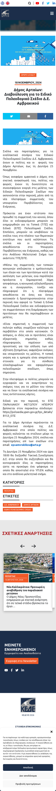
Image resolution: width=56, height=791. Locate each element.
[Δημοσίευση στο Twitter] (11, 116)
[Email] (28, 116)
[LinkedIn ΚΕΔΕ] (54, 3)
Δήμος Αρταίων (31, 505)
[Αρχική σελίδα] (5, 13)
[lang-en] (7, 3)
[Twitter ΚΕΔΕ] (48, 3)
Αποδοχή (28, 767)
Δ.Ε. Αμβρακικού (11, 505)
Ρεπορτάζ (9, 491)
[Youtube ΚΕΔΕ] (37, 3)
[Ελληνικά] (2, 3)
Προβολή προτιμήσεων (28, 784)
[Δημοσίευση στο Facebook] (45, 116)
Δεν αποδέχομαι (28, 775)
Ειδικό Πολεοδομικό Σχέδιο (17, 510)
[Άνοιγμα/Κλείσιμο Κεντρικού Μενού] (52, 13)
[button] (51, 731)
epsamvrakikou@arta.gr (26, 444)
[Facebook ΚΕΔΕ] (43, 3)
